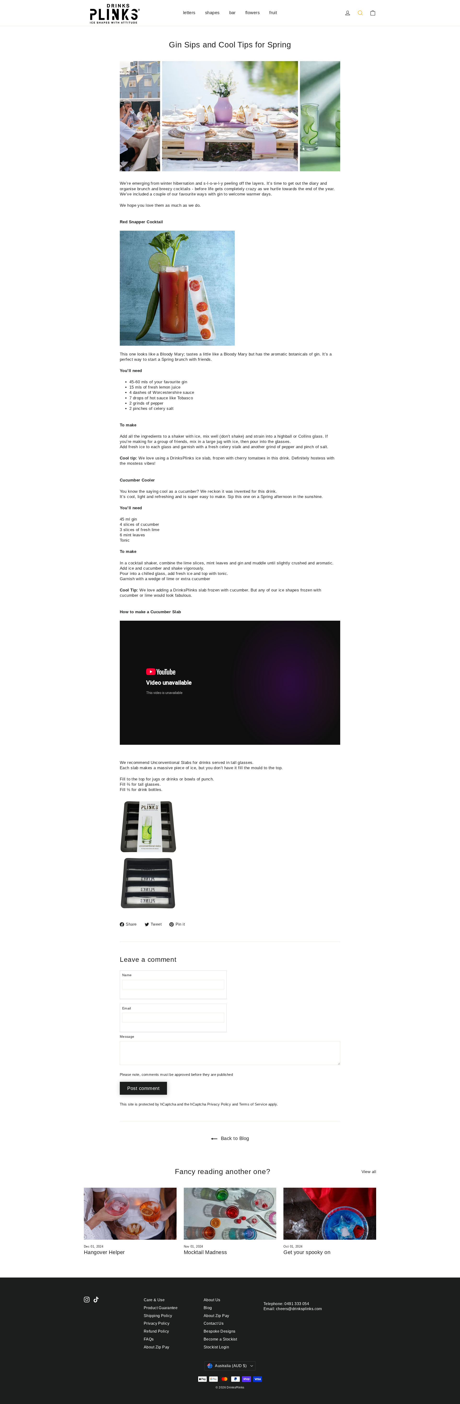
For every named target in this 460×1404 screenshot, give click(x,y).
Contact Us (214, 1323)
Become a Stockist (220, 1339)
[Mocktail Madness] (230, 1214)
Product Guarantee (161, 1308)
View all (369, 1171)
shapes (212, 12)
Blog (208, 1308)
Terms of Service (253, 1104)
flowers (252, 12)
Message (127, 1036)
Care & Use (154, 1300)
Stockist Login (216, 1347)
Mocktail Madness (205, 1252)
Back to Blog (234, 1138)
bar (232, 12)
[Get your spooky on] (329, 1214)
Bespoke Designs (219, 1331)
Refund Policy (156, 1331)
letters (189, 12)
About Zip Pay (156, 1347)
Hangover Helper (104, 1252)
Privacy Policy (219, 1104)
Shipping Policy (158, 1316)
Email (126, 1008)
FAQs (149, 1339)
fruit (273, 12)
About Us (212, 1300)
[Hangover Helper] (130, 1214)
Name (127, 975)
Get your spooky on (306, 1252)
